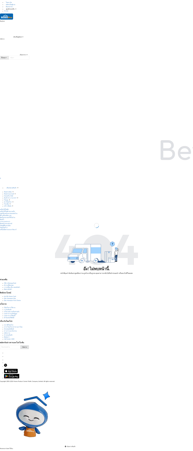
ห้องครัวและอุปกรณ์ (6, 223)
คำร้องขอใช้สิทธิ (9, 317)
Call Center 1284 (9, 339)
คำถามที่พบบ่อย (8, 285)
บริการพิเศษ (7, 206)
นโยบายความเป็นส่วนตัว (11, 311)
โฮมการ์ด (8, 2)
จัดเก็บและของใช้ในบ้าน (7, 217)
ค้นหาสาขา (9, 6)
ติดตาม (24, 347)
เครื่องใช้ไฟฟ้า (4, 209)
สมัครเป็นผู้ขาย (10, 4)
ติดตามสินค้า (8, 289)
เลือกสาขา (22, 55)
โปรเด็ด (6, 204)
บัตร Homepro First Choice (12, 300)
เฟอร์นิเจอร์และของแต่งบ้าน (8, 213)
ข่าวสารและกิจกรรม (10, 331)
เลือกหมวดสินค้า (11, 188)
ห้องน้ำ (2, 219)
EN (7, 11)
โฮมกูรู (6, 200)
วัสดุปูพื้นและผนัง (5, 225)
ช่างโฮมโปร (8, 202)
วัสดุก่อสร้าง (3, 227)
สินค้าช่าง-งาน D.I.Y (10, 198)
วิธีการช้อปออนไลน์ (10, 283)
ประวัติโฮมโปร (8, 325)
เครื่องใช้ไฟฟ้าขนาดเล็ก (7, 211)
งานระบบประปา (5, 221)
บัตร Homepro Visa (10, 298)
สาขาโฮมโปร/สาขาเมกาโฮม (13, 327)
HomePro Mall (8, 196)
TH (5, 11)
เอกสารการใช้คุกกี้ (9, 315)
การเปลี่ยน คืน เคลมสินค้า (12, 287)
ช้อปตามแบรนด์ (9, 194)
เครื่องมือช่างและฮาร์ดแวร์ (8, 229)
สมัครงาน (7, 333)
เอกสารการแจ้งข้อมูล (10, 313)
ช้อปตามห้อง (8, 192)
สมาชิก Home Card (10, 296)
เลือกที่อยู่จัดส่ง (17, 37)
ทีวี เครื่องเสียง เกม (5, 215)
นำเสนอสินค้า (8, 335)
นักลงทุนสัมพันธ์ (9, 329)
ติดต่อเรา (7, 337)
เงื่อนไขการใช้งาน (9, 307)
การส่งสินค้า (8, 309)
